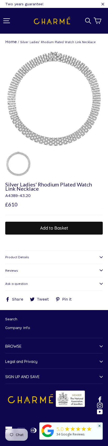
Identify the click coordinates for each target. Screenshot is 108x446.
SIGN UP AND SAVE (22, 376)
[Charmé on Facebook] (100, 399)
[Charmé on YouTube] (100, 411)
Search (11, 319)
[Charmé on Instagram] (100, 405)
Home (11, 41)
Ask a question (16, 284)
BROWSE (13, 346)
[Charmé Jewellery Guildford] (47, 437)
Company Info (17, 328)
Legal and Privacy (21, 361)
